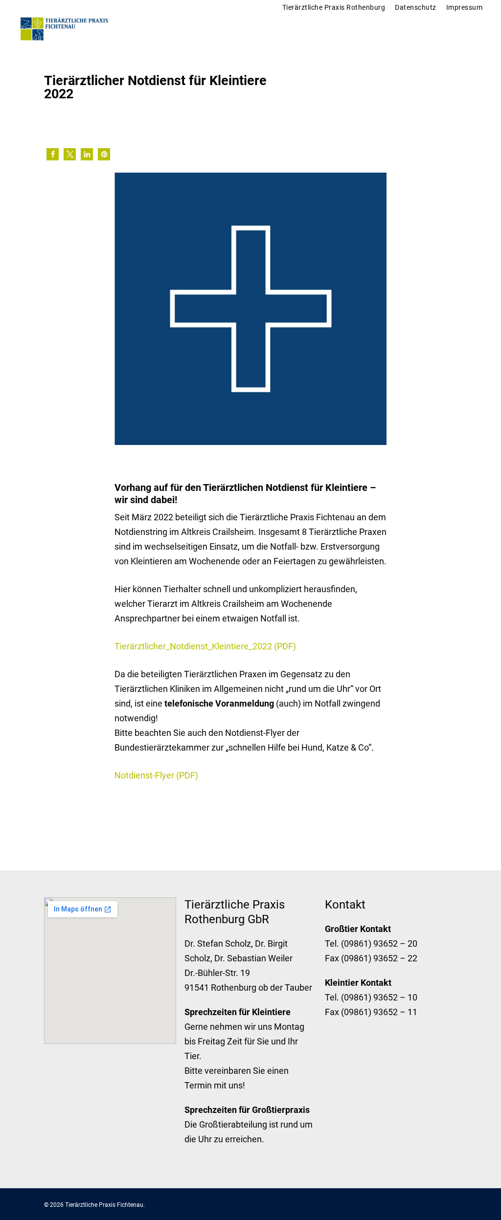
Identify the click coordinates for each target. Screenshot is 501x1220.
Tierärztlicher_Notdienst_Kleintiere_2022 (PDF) (205, 646)
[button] (52, 154)
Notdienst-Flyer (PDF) (156, 775)
